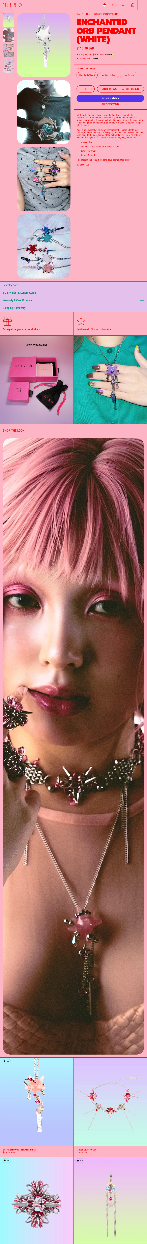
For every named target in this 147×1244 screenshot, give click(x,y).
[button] (104, 5)
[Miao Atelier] (13, 5)
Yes (89, 628)
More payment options (110, 104)
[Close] (100, 601)
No (89, 637)
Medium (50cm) (109, 75)
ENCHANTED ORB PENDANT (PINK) (37, 1107)
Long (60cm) (129, 75)
